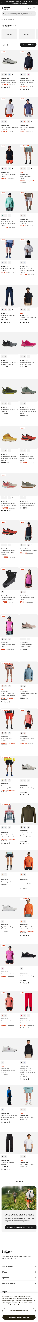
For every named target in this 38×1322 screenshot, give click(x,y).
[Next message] (36, 2)
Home (3, 19)
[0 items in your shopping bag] (29, 8)
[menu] (34, 8)
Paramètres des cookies (19, 1311)
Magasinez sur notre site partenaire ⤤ (21, 1227)
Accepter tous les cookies (19, 1317)
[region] (19, 1307)
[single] (4, 45)
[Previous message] (2, 2)
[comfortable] (8, 45)
